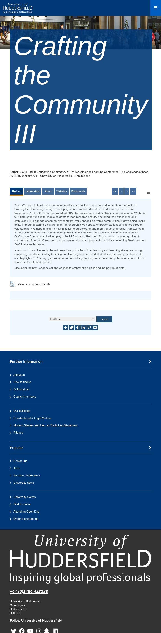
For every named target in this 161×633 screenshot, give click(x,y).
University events (24, 497)
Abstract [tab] (16, 191)
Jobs (16, 468)
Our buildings (21, 410)
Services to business (26, 475)
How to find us (22, 382)
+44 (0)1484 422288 (29, 591)
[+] (148, 193)
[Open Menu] (155, 8)
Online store (21, 389)
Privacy (18, 432)
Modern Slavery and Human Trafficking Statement (45, 425)
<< (115, 191)
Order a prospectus (25, 518)
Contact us (20, 460)
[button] (12, 284)
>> (133, 191)
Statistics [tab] (61, 191)
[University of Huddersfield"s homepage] (80, 559)
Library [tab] (48, 191)
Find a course (22, 504)
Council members (24, 396)
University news (23, 482)
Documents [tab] (78, 191)
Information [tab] (33, 191)
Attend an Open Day (26, 511)
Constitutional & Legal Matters (32, 418)
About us (19, 374)
